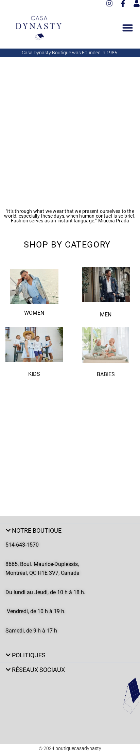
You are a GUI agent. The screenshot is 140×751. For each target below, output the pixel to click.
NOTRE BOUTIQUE (37, 530)
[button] (70, 531)
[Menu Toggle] (127, 27)
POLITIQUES (29, 655)
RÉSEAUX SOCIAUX (38, 669)
